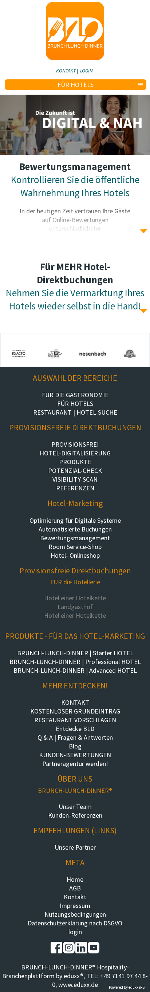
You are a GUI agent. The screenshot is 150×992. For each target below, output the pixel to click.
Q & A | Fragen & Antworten (75, 737)
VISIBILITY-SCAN (75, 479)
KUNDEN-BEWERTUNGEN (75, 755)
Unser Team (75, 806)
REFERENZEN (75, 488)
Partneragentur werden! (75, 763)
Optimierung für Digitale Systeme (75, 520)
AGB (75, 888)
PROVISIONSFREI (75, 444)
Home (75, 879)
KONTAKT (66, 70)
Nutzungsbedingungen (75, 914)
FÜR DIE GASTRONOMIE (75, 395)
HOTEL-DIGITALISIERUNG (75, 453)
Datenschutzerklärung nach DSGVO (75, 923)
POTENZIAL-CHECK (75, 470)
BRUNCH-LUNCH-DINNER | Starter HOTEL (75, 653)
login (75, 932)
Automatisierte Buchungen (75, 529)
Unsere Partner (75, 847)
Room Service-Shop (75, 546)
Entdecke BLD (75, 728)
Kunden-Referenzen (75, 815)
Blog (75, 746)
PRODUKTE (75, 462)
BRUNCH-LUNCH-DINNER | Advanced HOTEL (75, 670)
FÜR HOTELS (75, 403)
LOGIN (86, 70)
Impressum (75, 905)
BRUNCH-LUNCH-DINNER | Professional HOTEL (75, 661)
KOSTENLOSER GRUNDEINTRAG (75, 711)
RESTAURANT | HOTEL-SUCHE (75, 412)
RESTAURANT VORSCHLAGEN (75, 720)
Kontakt (75, 897)
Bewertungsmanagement (75, 538)
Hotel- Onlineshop (75, 555)
